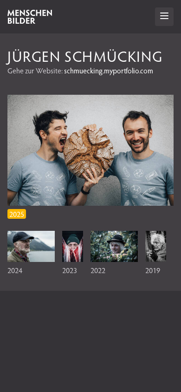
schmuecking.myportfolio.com (108, 70)
